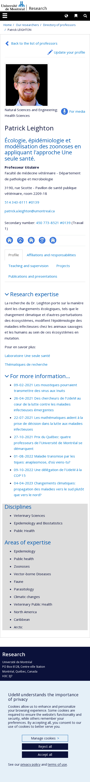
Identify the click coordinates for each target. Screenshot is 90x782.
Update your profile (69, 52)
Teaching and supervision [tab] (28, 265)
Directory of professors (59, 25)
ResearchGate (9, 240)
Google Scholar (42, 240)
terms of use (57, 764)
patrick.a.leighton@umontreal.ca (30, 211)
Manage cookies (45, 738)
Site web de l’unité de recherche (31, 240)
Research (38, 8)
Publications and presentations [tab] (32, 276)
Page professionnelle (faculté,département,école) (20, 240)
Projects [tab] (63, 265)
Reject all (45, 746)
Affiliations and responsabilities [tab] (51, 255)
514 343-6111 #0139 (22, 202)
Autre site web (53, 240)
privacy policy (30, 764)
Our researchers (27, 25)
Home (7, 25)
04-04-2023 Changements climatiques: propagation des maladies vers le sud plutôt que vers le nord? (49, 489)
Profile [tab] (13, 255)
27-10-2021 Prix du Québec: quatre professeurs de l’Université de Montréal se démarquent (48, 442)
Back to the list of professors (34, 43)
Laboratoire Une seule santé (27, 355)
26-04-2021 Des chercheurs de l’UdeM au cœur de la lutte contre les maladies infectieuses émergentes (47, 404)
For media (77, 111)
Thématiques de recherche (26, 364)
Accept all (45, 754)
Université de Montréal (13, 5)
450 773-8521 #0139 (53, 222)
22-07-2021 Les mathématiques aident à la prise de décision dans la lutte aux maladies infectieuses (48, 423)
